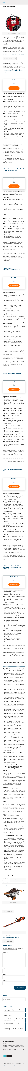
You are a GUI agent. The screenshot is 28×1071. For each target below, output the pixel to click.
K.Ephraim (14, 879)
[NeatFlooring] (4, 2)
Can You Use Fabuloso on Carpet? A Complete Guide (12, 1014)
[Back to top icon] (25, 1068)
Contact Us (21, 1066)
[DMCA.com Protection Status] (7, 1056)
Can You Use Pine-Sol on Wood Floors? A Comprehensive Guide (14, 1019)
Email (4, 974)
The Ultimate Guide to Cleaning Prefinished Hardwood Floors (11, 1024)
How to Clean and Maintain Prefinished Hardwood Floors (13, 1029)
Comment (5, 952)
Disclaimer (6, 1066)
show (14, 58)
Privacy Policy (14, 1066)
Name (4, 968)
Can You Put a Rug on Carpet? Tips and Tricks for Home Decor (13, 1009)
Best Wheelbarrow (7, 908)
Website (4, 980)
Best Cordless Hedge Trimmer (10, 937)
